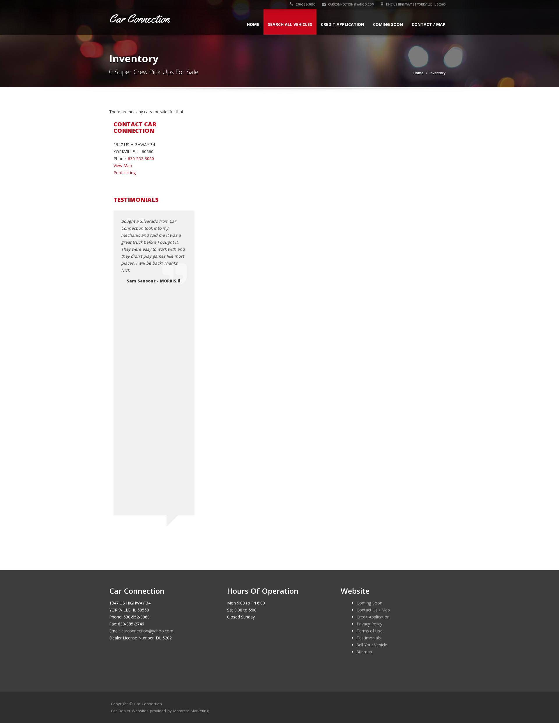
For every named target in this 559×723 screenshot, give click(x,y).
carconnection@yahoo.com (350, 4)
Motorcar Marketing (190, 710)
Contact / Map (428, 24)
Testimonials (369, 638)
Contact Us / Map (373, 610)
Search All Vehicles (290, 24)
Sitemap (364, 652)
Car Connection (148, 703)
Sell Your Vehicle (372, 645)
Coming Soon (388, 24)
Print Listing (125, 172)
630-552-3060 (305, 4)
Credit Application (342, 24)
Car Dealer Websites (129, 710)
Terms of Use (370, 631)
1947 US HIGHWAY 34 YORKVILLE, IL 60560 (415, 4)
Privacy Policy (369, 624)
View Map (123, 165)
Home (253, 24)
